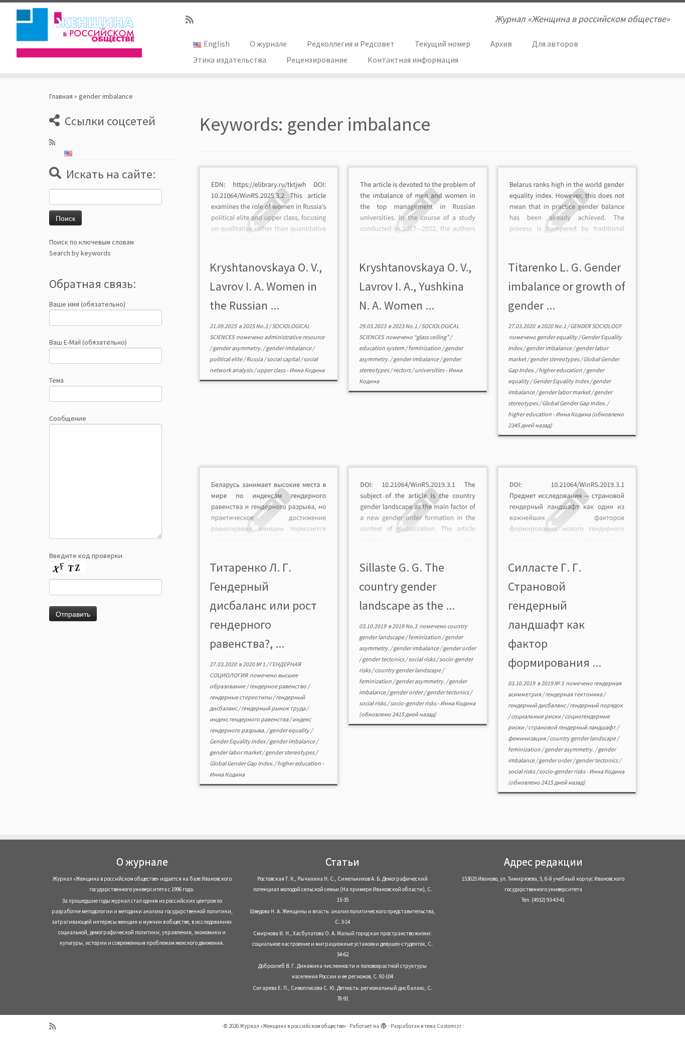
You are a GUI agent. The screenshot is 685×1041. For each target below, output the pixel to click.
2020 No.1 (554, 326)
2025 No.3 (256, 326)
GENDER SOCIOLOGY (595, 326)
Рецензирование (317, 60)
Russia (255, 359)
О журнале (268, 44)
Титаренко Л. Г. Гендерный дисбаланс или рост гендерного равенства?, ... (263, 605)
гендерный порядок (596, 705)
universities (430, 370)
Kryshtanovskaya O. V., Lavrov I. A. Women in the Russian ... (266, 286)
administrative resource (294, 337)
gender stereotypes (555, 359)
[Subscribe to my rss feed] (193, 20)
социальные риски (536, 716)
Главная (61, 96)
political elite (226, 359)
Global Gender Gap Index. (574, 403)
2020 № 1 (254, 664)
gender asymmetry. (238, 348)
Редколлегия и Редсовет (351, 44)
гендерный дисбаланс (537, 705)
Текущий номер (442, 44)
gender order (459, 648)
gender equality (557, 337)
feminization (425, 348)
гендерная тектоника (574, 694)
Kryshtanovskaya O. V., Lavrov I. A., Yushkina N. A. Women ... (415, 286)
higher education (561, 370)
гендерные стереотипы (241, 697)
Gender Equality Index (561, 381)
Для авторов (555, 44)
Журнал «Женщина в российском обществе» (293, 1025)
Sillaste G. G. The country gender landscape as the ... (407, 586)
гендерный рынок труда (273, 708)
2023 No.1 (405, 326)
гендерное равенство (278, 686)
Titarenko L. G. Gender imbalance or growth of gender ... (566, 286)
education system (382, 348)
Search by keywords (80, 252)
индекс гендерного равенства (249, 719)
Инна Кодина (306, 370)
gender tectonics (383, 659)
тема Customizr (442, 1025)
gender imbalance (289, 348)
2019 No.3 (405, 626)
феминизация (527, 738)
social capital (283, 359)
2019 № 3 (553, 683)
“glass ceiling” (432, 337)
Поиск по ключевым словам (91, 241)
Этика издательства (229, 60)
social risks (422, 659)
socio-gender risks (413, 703)
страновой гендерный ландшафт (572, 727)
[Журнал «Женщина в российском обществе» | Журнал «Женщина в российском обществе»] (79, 33)
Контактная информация (413, 60)
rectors (402, 370)
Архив (501, 44)
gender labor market (565, 392)
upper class (271, 370)
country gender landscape (408, 670)
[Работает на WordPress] (383, 1023)
